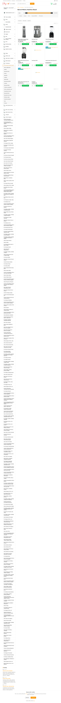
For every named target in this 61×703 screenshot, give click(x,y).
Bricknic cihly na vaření (6, 678)
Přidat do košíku (25, 44)
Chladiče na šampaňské (7, 87)
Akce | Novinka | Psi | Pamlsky (8, 551)
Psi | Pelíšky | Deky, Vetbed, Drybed (8, 188)
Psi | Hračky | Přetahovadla (8, 229)
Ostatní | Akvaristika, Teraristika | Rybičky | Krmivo (8, 120)
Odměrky (5, 77)
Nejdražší (29, 20)
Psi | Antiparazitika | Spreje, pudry (8, 578)
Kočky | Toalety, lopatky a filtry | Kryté (9, 181)
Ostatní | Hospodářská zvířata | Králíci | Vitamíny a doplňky (9, 302)
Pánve (7, 19)
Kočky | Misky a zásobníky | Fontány (8, 489)
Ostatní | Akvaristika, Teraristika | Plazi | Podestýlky (9, 389)
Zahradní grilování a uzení (10, 12)
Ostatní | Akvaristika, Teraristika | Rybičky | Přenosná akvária (9, 616)
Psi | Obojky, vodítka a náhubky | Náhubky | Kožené (9, 623)
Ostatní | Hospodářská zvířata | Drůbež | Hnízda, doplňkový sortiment (9, 399)
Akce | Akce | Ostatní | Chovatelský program (7, 439)
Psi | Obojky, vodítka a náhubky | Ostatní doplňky (9, 234)
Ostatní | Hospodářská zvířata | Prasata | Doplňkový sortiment (9, 467)
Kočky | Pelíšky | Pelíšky (7, 128)
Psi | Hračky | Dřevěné (7, 391)
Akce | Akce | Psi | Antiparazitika (6, 249)
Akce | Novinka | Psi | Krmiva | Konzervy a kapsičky (8, 564)
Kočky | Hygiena (6, 307)
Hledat (32, 3)
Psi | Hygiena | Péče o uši (8, 384)
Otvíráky (5, 83)
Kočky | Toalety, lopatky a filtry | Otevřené (9, 338)
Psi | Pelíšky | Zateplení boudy (8, 372)
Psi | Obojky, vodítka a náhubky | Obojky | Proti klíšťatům (9, 499)
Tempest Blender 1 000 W (50, 39)
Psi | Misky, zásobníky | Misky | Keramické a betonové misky (8, 483)
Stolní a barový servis (9, 105)
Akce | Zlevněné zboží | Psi (8, 342)
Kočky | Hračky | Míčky (7, 270)
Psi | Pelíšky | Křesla (7, 638)
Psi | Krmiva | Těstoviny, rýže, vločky (8, 512)
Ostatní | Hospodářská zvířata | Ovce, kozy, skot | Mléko (9, 273)
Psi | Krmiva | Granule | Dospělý (9, 155)
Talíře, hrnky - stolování (9, 58)
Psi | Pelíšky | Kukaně (7, 359)
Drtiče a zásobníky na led (8, 89)
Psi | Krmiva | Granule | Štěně (8, 159)
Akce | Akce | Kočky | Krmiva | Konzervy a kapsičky (8, 327)
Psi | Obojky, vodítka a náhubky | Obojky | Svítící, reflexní (9, 567)
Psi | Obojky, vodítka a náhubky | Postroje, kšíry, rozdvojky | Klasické (9, 575)
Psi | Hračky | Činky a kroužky (8, 183)
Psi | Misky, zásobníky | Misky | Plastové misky (8, 175)
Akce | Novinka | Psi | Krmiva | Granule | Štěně (8, 549)
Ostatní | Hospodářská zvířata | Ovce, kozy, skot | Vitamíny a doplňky (9, 284)
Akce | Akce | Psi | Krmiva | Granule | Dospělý (8, 367)
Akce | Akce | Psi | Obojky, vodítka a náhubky (8, 625)
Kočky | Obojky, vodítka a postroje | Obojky (8, 370)
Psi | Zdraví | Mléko (7, 627)
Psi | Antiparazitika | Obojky (8, 504)
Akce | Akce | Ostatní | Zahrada (9, 432)
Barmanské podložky (7, 81)
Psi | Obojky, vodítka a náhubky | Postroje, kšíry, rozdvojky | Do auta (9, 194)
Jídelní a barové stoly (9, 112)
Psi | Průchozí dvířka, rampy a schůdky (8, 478)
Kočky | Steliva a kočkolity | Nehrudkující (8, 475)
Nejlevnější (24, 20)
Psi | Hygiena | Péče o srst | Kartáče (8, 424)
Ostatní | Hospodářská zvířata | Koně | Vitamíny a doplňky (9, 225)
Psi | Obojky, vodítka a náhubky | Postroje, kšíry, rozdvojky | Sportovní (9, 355)
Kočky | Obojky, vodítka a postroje (8, 496)
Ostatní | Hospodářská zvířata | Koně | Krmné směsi (9, 470)
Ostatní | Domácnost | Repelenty (7, 650)
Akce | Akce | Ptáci (7, 531)
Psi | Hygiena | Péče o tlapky (8, 143)
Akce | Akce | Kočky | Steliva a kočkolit (8, 220)
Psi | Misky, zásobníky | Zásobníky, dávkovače (7, 320)
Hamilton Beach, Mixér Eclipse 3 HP (51, 60)
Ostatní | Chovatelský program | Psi (9, 295)
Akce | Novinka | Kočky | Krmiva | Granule (9, 542)
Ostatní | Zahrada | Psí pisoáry (9, 654)
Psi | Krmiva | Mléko (7, 257)
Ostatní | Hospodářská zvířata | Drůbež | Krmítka (9, 396)
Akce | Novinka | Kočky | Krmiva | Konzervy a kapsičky (9, 558)
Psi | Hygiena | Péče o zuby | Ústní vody (8, 382)
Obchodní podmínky (18, 0)
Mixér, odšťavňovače (7, 67)
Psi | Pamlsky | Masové (7, 157)
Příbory (7, 53)
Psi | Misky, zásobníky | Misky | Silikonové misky (8, 232)
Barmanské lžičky (6, 85)
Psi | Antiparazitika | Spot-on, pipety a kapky (8, 245)
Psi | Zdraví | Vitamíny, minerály (7, 150)
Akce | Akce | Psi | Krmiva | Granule (8, 377)
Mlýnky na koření (8, 29)
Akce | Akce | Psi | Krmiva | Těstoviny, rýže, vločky (8, 347)
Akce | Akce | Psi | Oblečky (8, 456)
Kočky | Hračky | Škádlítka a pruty (8, 325)
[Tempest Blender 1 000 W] (52, 31)
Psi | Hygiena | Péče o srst (8, 519)
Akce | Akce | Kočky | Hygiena (8, 138)
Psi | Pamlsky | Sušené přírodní (9, 147)
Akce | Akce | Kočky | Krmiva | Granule (8, 290)
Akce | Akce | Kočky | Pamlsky (8, 161)
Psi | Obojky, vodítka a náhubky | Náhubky (9, 419)
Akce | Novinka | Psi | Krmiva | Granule (8, 569)
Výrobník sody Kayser (7, 99)
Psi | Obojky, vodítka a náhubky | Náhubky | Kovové (9, 464)
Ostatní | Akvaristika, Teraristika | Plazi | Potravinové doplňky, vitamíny (9, 597)
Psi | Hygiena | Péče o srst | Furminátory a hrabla (8, 451)
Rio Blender (33, 81)
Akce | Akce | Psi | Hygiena (8, 618)
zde (34, 700)
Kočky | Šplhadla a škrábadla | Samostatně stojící (8, 521)
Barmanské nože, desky (7, 95)
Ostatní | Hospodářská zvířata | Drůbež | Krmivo (9, 336)
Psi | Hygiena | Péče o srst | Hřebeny (8, 422)
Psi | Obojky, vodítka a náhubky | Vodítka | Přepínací (9, 215)
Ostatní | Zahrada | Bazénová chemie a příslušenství (8, 449)
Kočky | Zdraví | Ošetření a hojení (8, 529)
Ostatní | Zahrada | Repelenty (9, 648)
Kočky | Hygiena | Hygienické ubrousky (8, 141)
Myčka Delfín (6, 79)
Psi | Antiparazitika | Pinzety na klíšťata (9, 643)
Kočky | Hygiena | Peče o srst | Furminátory (8, 454)
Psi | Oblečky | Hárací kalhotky (8, 591)
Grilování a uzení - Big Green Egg (8, 686)
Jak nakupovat (13, 0)
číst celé (8, 675)
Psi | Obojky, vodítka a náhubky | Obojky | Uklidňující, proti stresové (9, 509)
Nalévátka (5, 75)
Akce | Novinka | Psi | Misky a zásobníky (8, 561)
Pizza (6, 41)
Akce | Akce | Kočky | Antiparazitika (7, 640)
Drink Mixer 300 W (35, 39)
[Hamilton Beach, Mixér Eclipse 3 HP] (52, 53)
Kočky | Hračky (6, 605)
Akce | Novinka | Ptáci (7, 546)
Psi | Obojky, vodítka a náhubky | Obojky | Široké (9, 362)
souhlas (26, 693)
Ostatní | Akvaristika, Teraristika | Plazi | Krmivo (8, 333)
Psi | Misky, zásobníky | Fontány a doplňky (9, 600)
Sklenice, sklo (8, 55)
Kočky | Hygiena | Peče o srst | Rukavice (8, 664)
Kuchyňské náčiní (8, 26)
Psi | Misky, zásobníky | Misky (8, 656)
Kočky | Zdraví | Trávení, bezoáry (7, 636)
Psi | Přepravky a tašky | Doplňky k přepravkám (7, 409)
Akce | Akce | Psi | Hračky (8, 441)
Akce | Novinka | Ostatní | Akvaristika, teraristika (8, 554)
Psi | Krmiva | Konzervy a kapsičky (8, 207)
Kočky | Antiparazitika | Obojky (9, 506)
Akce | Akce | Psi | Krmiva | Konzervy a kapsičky (8, 330)
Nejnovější (19, 20)
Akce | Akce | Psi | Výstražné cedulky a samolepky (8, 165)
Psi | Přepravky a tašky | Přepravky (7, 218)
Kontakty (24, 0)
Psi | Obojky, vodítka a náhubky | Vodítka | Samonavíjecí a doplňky (9, 238)
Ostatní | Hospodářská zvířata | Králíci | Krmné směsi (9, 313)
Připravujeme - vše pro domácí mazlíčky (9, 8)
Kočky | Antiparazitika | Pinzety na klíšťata (9, 646)
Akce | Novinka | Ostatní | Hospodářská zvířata (8, 537)
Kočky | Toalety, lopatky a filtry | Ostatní (9, 305)
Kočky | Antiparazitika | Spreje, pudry (9, 268)
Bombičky (7, 46)
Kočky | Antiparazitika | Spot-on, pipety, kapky (8, 255)
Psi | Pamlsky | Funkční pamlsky (9, 446)
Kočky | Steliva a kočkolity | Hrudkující (8, 131)
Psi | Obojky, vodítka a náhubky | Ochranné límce (9, 515)
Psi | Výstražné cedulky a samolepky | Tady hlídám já (8, 584)
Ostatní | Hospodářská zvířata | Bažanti (9, 481)
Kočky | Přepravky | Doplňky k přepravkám (8, 603)
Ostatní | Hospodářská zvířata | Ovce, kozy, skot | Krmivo (9, 136)
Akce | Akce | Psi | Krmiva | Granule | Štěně (8, 168)
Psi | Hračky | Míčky (7, 265)
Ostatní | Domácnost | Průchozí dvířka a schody (9, 173)
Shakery (5, 69)
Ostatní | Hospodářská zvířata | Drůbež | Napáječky (9, 393)
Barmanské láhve (6, 93)
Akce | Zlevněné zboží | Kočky (8, 344)
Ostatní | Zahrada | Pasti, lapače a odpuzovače (8, 406)
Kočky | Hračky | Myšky (7, 275)
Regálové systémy (9, 49)
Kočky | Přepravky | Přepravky (8, 281)
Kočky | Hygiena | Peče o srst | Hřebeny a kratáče (8, 427)
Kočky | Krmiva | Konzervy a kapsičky (8, 133)
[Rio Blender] (38, 74)
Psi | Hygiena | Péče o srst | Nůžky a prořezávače (8, 494)
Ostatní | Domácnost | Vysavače (7, 435)
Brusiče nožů (8, 31)
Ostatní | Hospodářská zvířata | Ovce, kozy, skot (9, 486)
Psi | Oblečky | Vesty (7, 201)
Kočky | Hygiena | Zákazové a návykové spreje (8, 310)
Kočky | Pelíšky (6, 242)
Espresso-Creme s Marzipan (7, 670)
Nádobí (7, 34)
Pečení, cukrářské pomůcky (8, 39)
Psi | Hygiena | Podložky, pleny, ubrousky (9, 145)
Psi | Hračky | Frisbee (7, 263)
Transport (7, 114)
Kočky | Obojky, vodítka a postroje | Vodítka (8, 594)
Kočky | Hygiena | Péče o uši (8, 386)
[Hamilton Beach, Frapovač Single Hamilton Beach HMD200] (24, 31)
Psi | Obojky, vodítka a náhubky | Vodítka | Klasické (9, 209)
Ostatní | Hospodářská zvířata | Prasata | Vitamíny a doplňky (9, 279)
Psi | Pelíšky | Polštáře (7, 357)
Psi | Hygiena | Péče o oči (8, 610)
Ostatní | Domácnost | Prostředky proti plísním (8, 502)
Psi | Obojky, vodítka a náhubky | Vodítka (9, 252)
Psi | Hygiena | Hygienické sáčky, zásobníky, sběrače (8, 461)
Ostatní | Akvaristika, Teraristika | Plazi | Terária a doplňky (8, 123)
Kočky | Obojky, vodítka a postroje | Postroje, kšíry (8, 587)
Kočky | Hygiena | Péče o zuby (8, 340)
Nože (6, 36)
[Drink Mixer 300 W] (38, 31)
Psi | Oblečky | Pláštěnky (8, 300)
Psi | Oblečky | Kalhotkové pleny (8, 589)
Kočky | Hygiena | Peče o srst (8, 491)
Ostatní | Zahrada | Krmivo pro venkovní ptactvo (9, 298)
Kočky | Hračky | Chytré (7, 170)
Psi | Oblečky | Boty (7, 556)
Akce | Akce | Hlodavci (7, 322)
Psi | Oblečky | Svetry (7, 222)
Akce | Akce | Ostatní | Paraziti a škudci (9, 259)
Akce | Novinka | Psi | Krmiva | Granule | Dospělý (8, 430)
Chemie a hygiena (8, 117)
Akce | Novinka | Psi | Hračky (8, 517)
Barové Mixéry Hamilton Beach (9, 65)
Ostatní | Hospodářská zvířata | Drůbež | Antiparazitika (9, 444)
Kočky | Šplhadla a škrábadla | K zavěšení (9, 659)
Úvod (18, 7)
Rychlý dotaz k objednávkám (7, 0)
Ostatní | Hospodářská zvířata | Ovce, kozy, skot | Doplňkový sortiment (9, 534)
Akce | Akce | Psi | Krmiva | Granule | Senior (8, 379)
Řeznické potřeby (8, 44)
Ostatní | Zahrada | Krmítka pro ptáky (8, 126)
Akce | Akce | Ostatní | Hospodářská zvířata (7, 288)
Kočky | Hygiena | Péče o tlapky (9, 185)
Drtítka (5, 73)
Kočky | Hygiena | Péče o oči (8, 661)
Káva (5, 101)
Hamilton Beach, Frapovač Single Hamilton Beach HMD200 (23, 40)
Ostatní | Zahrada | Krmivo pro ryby (9, 153)
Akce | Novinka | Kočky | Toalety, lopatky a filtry (8, 540)
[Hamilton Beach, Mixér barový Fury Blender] (24, 53)
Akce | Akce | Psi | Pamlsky (8, 163)
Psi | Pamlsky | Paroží (7, 247)
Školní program (8, 60)
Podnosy (5, 103)
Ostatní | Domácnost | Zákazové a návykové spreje (8, 613)
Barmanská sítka (6, 71)
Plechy (7, 24)
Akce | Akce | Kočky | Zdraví (8, 374)
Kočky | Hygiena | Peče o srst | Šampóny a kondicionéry (8, 524)
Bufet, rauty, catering (9, 109)
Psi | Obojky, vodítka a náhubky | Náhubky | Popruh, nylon (9, 416)
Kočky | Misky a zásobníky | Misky (8, 178)
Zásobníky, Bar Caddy (7, 91)
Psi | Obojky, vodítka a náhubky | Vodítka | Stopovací (9, 365)
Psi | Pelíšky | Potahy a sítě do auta (8, 197)
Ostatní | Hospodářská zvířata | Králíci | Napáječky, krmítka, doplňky (9, 403)
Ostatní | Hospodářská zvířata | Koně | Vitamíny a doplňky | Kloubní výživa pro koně (9, 191)
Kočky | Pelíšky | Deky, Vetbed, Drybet (9, 212)
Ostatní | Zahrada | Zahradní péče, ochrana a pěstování (8, 411)
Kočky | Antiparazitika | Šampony (7, 633)
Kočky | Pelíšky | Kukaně (7, 277)
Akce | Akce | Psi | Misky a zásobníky (8, 630)
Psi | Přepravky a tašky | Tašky (8, 199)
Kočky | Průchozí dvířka (7, 620)
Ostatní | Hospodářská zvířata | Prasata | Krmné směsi (9, 472)
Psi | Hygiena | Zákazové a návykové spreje (8, 608)
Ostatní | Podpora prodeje (8, 292)
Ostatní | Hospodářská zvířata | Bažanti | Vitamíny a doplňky (9, 581)
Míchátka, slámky (6, 97)
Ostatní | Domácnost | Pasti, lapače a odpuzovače (8, 317)
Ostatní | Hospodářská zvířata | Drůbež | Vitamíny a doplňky (9, 204)
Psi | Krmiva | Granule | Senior (8, 349)
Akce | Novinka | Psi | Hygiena (8, 526)
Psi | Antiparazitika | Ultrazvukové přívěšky (7, 352)
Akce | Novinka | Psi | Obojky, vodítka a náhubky (8, 572)
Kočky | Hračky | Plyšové (7, 240)
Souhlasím (33, 697)
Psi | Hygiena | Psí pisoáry (8, 652)
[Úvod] (10, 3)
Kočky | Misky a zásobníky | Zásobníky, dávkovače (8, 459)
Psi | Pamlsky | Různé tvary (8, 227)
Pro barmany (8, 63)
